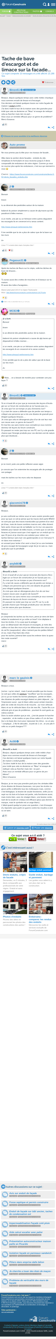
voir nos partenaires (7, 1312)
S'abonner (49, 82)
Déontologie (29, 1327)
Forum (5, 11)
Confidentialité (47, 1327)
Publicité (38, 1327)
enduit (12, 106)
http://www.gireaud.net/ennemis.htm (16, 227)
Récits (21, 11)
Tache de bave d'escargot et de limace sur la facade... (26, 64)
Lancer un (18, 828)
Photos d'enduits (12, 916)
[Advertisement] (28, 664)
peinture (23, 694)
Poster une (43, 828)
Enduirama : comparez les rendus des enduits (40, 919)
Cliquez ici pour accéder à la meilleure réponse (25, 136)
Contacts (7, 1325)
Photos (36, 11)
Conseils (50, 11)
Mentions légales (36, 1325)
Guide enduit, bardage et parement (41, 876)
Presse (20, 1327)
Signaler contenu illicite (20, 1325)
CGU (15, 1327)
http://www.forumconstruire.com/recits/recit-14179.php (26, 293)
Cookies (28, 1329)
